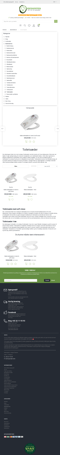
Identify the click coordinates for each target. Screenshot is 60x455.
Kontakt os (22, 1)
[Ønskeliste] (29, 25)
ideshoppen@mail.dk (10, 358)
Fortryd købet (7, 377)
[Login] (34, 25)
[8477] (28, 200)
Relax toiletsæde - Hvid (30, 189)
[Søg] (55, 21)
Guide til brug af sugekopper (10, 386)
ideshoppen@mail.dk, (23, 296)
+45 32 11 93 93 (9, 356)
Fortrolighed (6, 378)
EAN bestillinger (7, 383)
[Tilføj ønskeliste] (33, 141)
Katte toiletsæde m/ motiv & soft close (30, 135)
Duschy (11, 187)
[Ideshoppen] (30, 9)
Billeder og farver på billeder (10, 381)
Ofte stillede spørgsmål (8, 1)
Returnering (6, 374)
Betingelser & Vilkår (8, 372)
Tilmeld (47, 280)
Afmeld (53, 280)
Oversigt (6, 392)
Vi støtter (6, 391)
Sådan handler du (7, 380)
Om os (16, 1)
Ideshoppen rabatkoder (9, 388)
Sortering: (34, 166)
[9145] (26, 141)
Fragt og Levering (8, 371)
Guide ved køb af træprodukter (10, 385)
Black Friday (6, 389)
